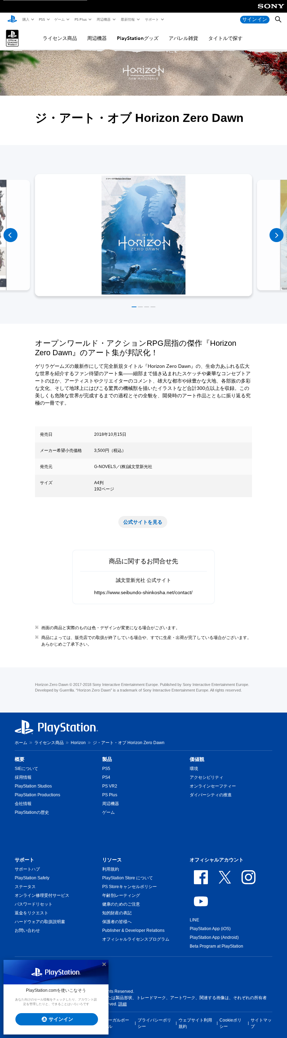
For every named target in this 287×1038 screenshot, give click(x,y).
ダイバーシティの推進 (211, 794)
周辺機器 (103, 19)
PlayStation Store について (127, 877)
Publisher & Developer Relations (133, 930)
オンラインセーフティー (213, 786)
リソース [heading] (112, 859)
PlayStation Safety (32, 877)
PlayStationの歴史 (32, 812)
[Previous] (11, 235)
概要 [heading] (19, 759)
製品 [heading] (107, 759)
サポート (152, 19)
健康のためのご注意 (121, 904)
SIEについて (26, 768)
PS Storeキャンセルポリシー (129, 886)
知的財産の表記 (117, 912)
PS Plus (80, 19)
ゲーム (59, 19)
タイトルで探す (225, 38)
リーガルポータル (116, 1023)
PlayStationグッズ (138, 38)
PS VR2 (109, 786)
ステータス (25, 886)
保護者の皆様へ (117, 921)
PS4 (106, 777)
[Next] (277, 235)
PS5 (41, 19)
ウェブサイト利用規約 (195, 1023)
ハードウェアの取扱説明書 (40, 921)
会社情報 (23, 803)
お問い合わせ (27, 930)
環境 (194, 768)
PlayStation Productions (37, 794)
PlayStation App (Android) (214, 937)
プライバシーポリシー (154, 1023)
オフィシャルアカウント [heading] (217, 859)
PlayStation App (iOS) (210, 928)
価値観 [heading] (197, 759)
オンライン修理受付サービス (42, 895)
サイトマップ (261, 1023)
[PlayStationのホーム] (12, 19)
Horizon (78, 742)
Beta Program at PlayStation (216, 946)
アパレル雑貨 (183, 38)
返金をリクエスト (31, 912)
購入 (25, 19)
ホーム (21, 742)
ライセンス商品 (60, 38)
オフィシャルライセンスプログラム (135, 939)
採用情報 (23, 777)
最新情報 (127, 19)
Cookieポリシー (230, 1023)
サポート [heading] (24, 859)
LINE (194, 919)
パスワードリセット (33, 904)
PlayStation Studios (33, 786)
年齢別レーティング (121, 895)
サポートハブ (27, 869)
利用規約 (110, 869)
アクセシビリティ (206, 777)
